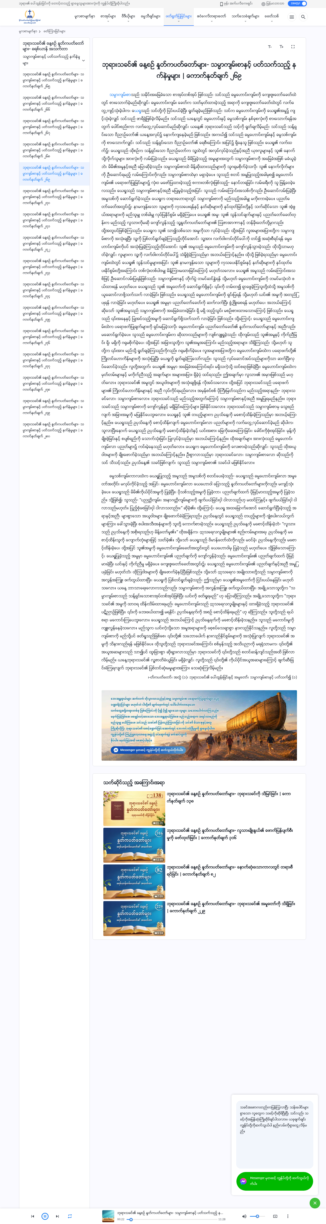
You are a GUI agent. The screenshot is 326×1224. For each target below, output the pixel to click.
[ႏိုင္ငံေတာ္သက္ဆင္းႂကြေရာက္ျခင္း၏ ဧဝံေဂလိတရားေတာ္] (32, 17)
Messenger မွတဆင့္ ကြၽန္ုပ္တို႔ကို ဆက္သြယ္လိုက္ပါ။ (279, 1181)
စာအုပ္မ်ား (108, 16)
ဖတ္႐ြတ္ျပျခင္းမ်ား (179, 16)
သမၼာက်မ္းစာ (120, 95)
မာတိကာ (111, 46)
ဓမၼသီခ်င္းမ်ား (150, 16)
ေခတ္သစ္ (272, 16)
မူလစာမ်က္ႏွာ (85, 16)
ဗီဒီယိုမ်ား (128, 16)
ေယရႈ (137, 111)
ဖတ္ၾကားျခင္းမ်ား (54, 31)
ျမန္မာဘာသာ (275, 4)
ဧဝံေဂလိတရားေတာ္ (211, 16)
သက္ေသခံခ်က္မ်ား (245, 16)
